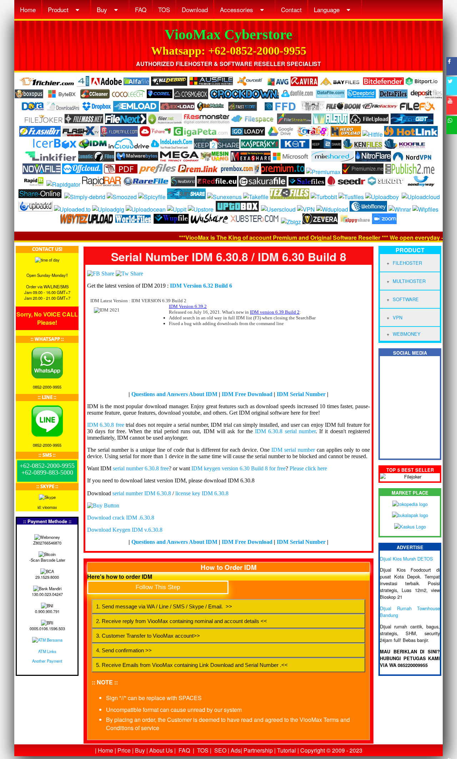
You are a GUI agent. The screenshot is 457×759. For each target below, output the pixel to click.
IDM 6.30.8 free (105, 425)
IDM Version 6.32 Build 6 (201, 286)
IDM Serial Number (301, 394)
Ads (236, 750)
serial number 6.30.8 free (141, 468)
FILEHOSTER (407, 262)
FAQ (140, 9)
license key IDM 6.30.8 (201, 493)
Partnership (258, 750)
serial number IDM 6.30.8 (141, 493)
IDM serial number (293, 450)
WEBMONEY (407, 333)
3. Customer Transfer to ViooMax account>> (148, 636)
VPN (397, 317)
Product (59, 9)
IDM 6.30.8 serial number (285, 431)
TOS (164, 9)
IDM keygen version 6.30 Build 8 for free (238, 468)
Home (28, 9)
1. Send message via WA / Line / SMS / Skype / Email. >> (164, 606)
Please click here (308, 468)
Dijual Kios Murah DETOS (406, 558)
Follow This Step (158, 587)
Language (327, 9)
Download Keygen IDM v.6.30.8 (124, 530)
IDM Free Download (247, 394)
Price (124, 750)
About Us (161, 750)
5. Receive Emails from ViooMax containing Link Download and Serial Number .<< (192, 665)
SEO (220, 750)
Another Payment (47, 661)
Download (195, 9)
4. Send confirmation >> (124, 650)
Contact (291, 9)
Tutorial (286, 750)
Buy (103, 9)
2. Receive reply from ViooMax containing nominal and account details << (181, 621)
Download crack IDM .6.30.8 (120, 518)
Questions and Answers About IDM (174, 394)
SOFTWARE (406, 299)
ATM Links (47, 651)
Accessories (237, 9)
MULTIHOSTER (409, 281)
